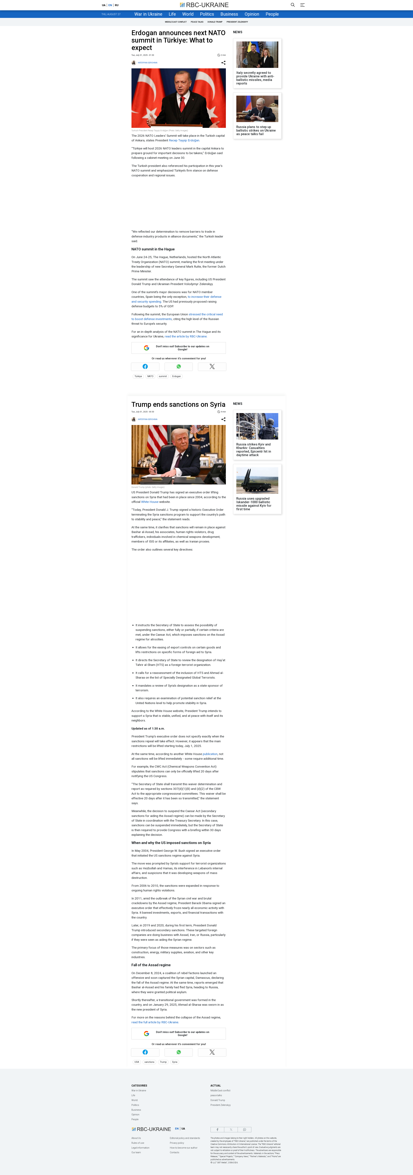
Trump (163, 1062)
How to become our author (183, 1147)
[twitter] (231, 1129)
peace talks (197, 22)
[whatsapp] (244, 1129)
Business (229, 14)
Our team (136, 1152)
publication (210, 754)
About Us (136, 1138)
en (110, 5)
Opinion (252, 14)
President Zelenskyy (237, 22)
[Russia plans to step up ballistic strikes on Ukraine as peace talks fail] (257, 109)
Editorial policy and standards (185, 1138)
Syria (174, 1062)
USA (137, 1062)
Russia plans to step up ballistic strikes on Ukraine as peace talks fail (256, 130)
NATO (150, 376)
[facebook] (217, 1129)
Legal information (140, 1147)
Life (172, 14)
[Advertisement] (178, 203)
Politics (207, 14)
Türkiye (138, 376)
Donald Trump (215, 22)
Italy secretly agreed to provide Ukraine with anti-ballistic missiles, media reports (255, 78)
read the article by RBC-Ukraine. (186, 336)
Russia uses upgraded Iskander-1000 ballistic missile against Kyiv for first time (253, 504)
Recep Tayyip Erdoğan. (184, 140)
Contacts (174, 1152)
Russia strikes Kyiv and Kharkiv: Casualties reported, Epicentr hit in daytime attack (253, 450)
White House (149, 502)
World (188, 14)
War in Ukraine (148, 14)
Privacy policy (177, 1143)
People (272, 14)
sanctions (149, 1062)
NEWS (237, 32)
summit (163, 376)
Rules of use (137, 1143)
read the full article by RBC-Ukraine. (155, 1022)
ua (104, 5)
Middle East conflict (176, 22)
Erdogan (176, 376)
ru (116, 5)
